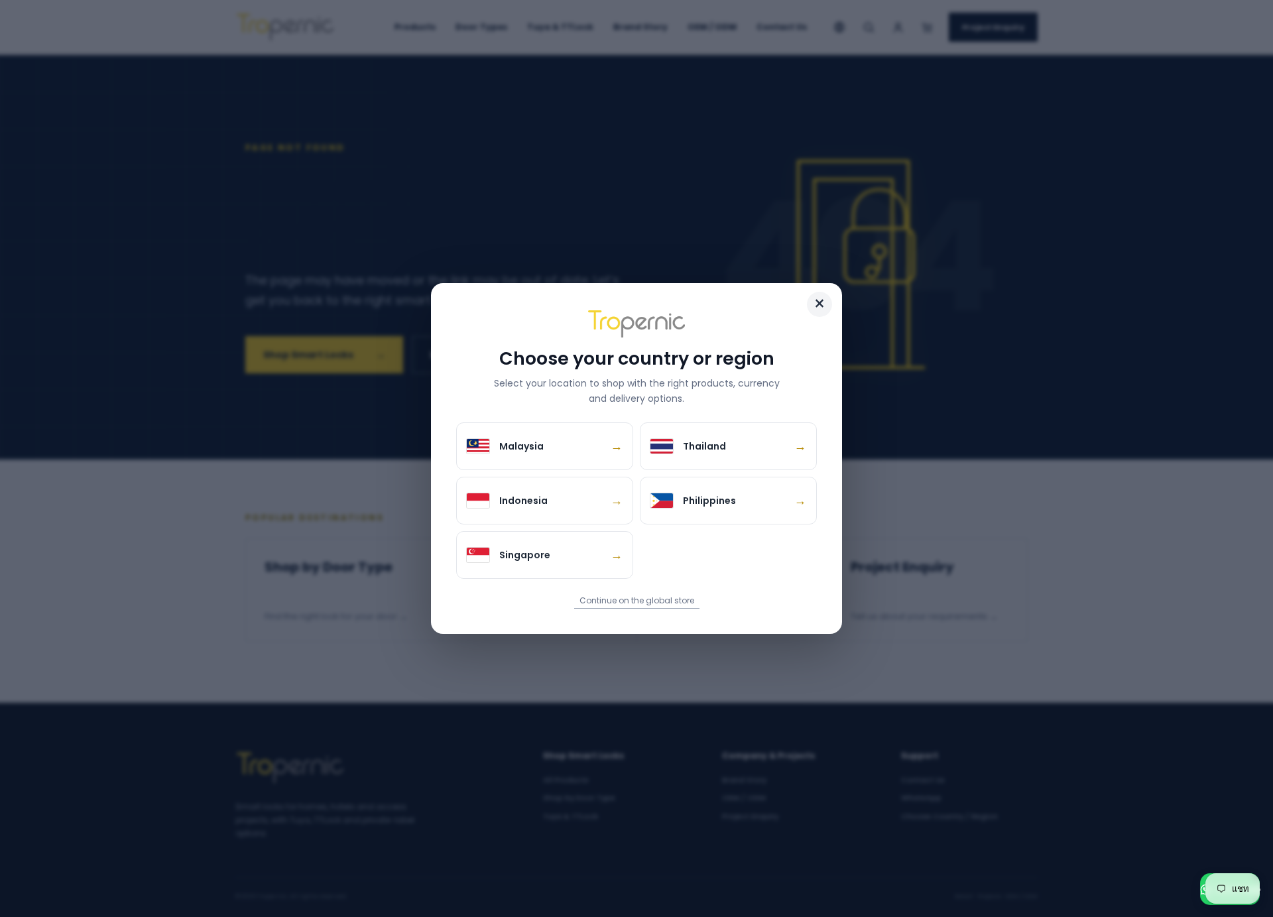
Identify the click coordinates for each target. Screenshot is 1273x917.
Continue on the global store (636, 600)
